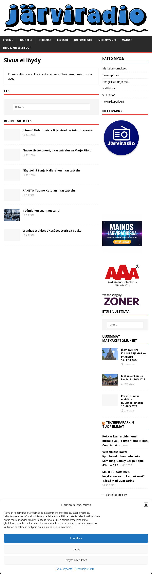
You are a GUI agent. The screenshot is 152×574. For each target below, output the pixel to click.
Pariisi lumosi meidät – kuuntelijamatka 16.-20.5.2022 (132, 401)
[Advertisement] (125, 185)
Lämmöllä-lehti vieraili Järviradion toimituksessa (58, 130)
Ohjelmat (44, 40)
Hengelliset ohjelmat (115, 82)
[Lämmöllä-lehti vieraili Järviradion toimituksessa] (12, 138)
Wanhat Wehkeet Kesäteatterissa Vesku (52, 230)
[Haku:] (51, 106)
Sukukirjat (108, 95)
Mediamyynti (107, 40)
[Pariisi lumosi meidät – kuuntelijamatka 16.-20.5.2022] (110, 404)
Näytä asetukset (76, 560)
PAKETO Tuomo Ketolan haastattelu (49, 190)
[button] (146, 505)
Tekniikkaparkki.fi (113, 101)
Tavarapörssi (110, 75)
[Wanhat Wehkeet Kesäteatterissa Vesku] (12, 238)
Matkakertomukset (114, 68)
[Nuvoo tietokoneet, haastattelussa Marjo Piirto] (12, 158)
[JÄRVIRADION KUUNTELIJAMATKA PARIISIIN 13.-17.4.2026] (110, 358)
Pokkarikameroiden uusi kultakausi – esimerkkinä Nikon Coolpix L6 (125, 440)
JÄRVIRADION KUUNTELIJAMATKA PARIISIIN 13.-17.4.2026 (133, 355)
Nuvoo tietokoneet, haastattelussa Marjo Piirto (57, 150)
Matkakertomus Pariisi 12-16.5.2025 (133, 377)
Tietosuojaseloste (84, 569)
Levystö (62, 40)
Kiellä (76, 549)
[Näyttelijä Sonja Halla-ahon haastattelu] (12, 178)
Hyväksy (76, 538)
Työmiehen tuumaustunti (41, 210)
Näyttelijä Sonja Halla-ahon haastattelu (51, 170)
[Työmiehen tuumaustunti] (12, 218)
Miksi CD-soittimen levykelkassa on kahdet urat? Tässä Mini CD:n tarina (123, 476)
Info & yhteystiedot (17, 47)
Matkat (127, 40)
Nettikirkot (109, 88)
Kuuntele (25, 40)
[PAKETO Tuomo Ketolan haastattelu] (12, 198)
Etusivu (8, 40)
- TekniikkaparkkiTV (114, 495)
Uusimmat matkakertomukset (119, 338)
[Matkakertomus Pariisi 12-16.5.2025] (110, 384)
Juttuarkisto (83, 40)
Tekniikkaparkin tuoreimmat (118, 424)
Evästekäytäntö (64, 569)
